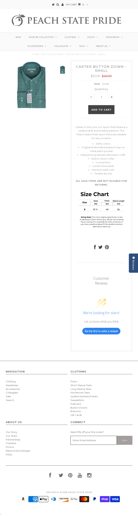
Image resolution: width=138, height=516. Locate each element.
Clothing (70, 37)
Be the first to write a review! (101, 331)
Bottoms (75, 411)
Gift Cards (76, 415)
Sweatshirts (77, 400)
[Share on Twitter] (100, 248)
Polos (73, 381)
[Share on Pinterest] (107, 248)
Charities (11, 443)
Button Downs (52, 54)
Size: (97, 83)
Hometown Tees (80, 392)
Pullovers (75, 403)
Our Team (11, 435)
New (18, 37)
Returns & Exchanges (18, 450)
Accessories (35, 46)
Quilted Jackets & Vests (84, 396)
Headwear (112, 37)
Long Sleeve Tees (80, 389)
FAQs (9, 454)
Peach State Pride (80, 492)
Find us (10, 446)
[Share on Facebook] (95, 248)
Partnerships (13, 439)
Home (35, 54)
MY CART (75, 4)
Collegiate (61, 46)
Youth (91, 37)
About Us (101, 46)
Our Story (11, 432)
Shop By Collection (41, 37)
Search (10, 400)
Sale (82, 46)
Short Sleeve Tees (81, 385)
